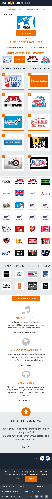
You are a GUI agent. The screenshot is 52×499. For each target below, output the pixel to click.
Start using (25, 401)
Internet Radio (11, 9)
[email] (37, 496)
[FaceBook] (42, 496)
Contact (15, 496)
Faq (22, 486)
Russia (21, 9)
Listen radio (27, 33)
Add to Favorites (12, 15)
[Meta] (48, 458)
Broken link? (29, 491)
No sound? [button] (43, 15)
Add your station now (25, 333)
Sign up (25, 447)
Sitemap (5, 496)
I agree (31, 479)
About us (13, 486)
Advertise (42, 491)
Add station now (26, 421)
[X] (42, 458)
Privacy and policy (35, 486)
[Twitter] (47, 496)
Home (4, 486)
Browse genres (25, 365)
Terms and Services (11, 491)
